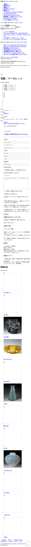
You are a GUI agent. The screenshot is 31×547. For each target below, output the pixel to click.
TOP (20, 541)
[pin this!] (4, 99)
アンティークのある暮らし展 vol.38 (15, 39)
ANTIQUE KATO (17, 539)
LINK (16, 541)
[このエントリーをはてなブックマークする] (4, 105)
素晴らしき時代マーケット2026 (14, 37)
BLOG (9, 539)
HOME (4, 539)
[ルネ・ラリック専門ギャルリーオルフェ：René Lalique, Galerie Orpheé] (9, 57)
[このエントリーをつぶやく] (4, 101)
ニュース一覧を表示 (9, 31)
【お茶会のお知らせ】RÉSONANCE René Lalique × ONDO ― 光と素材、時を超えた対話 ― (17, 34)
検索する (17, 27)
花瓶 (6, 113)
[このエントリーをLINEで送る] (4, 106)
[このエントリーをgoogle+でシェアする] (4, 103)
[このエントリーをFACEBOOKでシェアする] (4, 102)
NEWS (10, 541)
